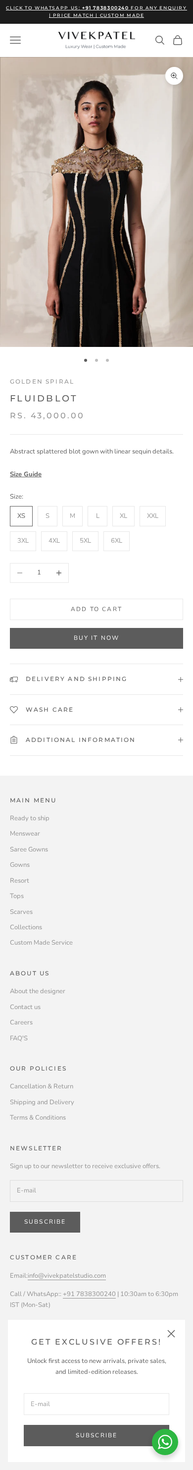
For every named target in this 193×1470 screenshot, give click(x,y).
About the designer (37, 991)
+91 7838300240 (89, 1294)
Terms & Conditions (38, 1117)
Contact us (25, 1007)
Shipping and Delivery (42, 1102)
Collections (26, 927)
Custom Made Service (41, 942)
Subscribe (96, 1435)
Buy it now (97, 638)
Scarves (21, 911)
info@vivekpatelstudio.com (67, 1275)
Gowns (20, 864)
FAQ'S (19, 1038)
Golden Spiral (42, 381)
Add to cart (96, 609)
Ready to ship (29, 818)
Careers (21, 1022)
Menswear (25, 833)
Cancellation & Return (41, 1086)
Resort (19, 880)
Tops (17, 896)
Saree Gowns (29, 849)
